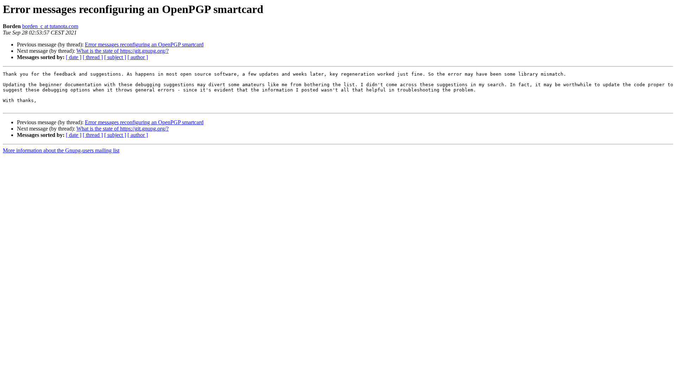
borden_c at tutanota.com (50, 26)
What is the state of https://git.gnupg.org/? (122, 51)
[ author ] (137, 57)
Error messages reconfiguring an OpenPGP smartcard (144, 45)
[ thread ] (93, 57)
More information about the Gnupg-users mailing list (61, 150)
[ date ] (73, 57)
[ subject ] (115, 57)
